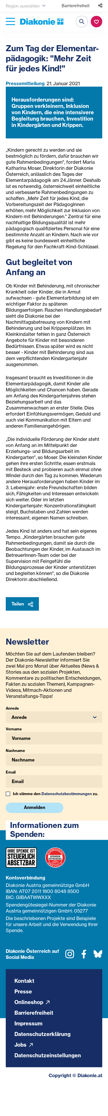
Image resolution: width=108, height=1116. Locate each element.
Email (11, 772)
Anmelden (34, 807)
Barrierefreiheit (76, 5)
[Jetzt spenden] (96, 21)
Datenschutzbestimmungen (66, 793)
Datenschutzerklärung (42, 1034)
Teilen (18, 604)
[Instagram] (69, 956)
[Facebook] (83, 956)
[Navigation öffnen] (10, 21)
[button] (54, 717)
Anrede (12, 708)
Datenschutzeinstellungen (47, 1055)
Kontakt (24, 980)
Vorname (14, 729)
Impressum (28, 1023)
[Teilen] (100, 6)
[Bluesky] (98, 956)
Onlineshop (29, 1002)
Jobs (21, 1044)
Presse (23, 991)
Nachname (15, 750)
